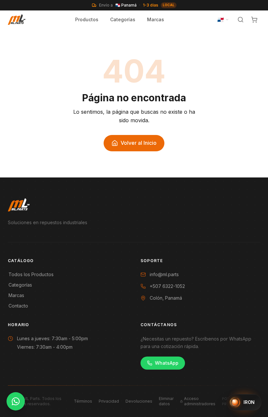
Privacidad (109, 401)
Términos (83, 401)
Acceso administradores (199, 401)
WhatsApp (166, 363)
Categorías (122, 19)
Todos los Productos (31, 274)
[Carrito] (254, 19)
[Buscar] (240, 19)
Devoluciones (139, 401)
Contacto (18, 306)
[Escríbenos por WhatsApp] (16, 401)
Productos (86, 19)
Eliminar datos (166, 401)
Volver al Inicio (139, 143)
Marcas (155, 19)
